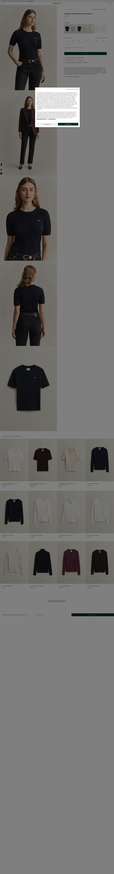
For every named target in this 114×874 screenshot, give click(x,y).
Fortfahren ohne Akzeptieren (72, 89)
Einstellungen (47, 124)
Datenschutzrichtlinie (41, 119)
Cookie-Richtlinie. (52, 119)
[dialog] (57, 107)
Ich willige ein (68, 124)
